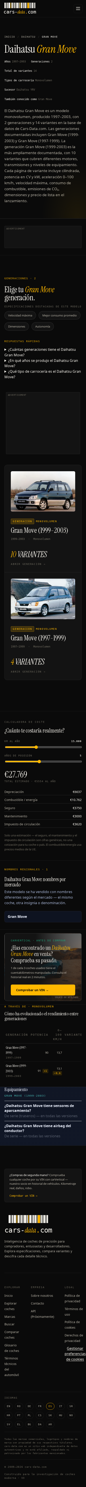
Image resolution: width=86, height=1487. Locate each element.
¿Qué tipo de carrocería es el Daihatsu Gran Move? (42, 374)
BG (29, 1424)
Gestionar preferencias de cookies (75, 1354)
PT (19, 1415)
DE (29, 1406)
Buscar (9, 1324)
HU (60, 1415)
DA (39, 1424)
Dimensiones (16, 326)
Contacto (37, 1303)
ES (50, 1406)
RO (19, 1406)
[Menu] (78, 8)
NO (71, 1415)
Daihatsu (28, 36)
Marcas (9, 1316)
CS (39, 1415)
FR (39, 1406)
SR (71, 1406)
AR (50, 1424)
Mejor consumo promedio (59, 315)
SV (8, 1424)
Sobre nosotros (42, 1295)
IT (60, 1406)
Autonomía (42, 326)
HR (8, 1415)
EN (8, 1406)
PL (29, 1415)
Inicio (9, 36)
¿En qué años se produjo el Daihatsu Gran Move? (41, 363)
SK (50, 1415)
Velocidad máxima (20, 315)
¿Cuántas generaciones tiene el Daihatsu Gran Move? (40, 352)
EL (19, 1424)
